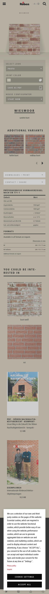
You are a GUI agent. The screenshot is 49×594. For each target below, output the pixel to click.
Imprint (9, 569)
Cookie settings (24, 577)
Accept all (24, 584)
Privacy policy (11, 566)
